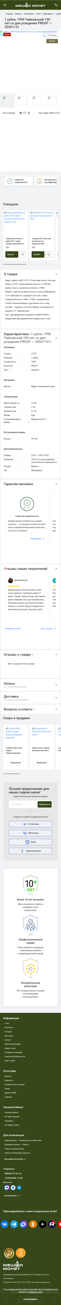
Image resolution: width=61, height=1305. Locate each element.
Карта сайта (10, 1061)
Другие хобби (10, 1093)
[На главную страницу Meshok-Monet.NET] (30, 5)
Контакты (9, 1027)
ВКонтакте (33, 833)
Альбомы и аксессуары (15, 1084)
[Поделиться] (27, 113)
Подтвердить (30, 1299)
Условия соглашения (13, 1052)
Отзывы (8, 1032)
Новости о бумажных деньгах (17, 1153)
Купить (10, 254)
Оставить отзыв (12, 628)
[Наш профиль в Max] (7, 1189)
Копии (7, 1089)
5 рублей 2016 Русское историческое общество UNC (41, 241)
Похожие (52, 35)
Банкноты (9, 1080)
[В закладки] (23, 254)
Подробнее (35, 538)
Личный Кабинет (12, 1112)
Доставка (9, 1036)
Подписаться (44, 804)
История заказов (12, 1116)
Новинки (8, 1097)
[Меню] (5, 5)
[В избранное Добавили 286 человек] (25, 113)
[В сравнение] (21, 113)
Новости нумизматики (14, 1149)
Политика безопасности (15, 1056)
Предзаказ (15, 762)
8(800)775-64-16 (13, 1173)
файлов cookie (36, 1292)
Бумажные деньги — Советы (17, 1144)
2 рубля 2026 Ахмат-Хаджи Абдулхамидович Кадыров (14, 750)
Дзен (33, 842)
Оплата (8, 1040)
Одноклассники (33, 851)
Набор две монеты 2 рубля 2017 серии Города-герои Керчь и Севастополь (15, 241)
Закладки (9, 1121)
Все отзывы (46, 628)
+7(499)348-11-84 (14, 1178)
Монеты (8, 1076)
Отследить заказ (12, 1125)
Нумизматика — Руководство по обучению (23, 1140)
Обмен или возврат (13, 1044)
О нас (7, 1023)
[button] (30, 274)
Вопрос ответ (10, 1048)
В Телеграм (33, 824)
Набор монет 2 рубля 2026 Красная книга (41, 749)
